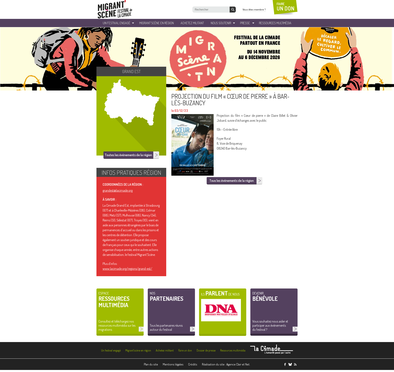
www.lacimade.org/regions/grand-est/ (127, 269)
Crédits (192, 364)
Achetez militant (192, 23)
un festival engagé (116, 23)
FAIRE (285, 7)
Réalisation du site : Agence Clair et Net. (226, 364)
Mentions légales (173, 364)
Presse (245, 23)
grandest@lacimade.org (118, 190)
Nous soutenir (221, 23)
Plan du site (151, 364)
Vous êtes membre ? (254, 9)
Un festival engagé (111, 350)
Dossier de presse (206, 350)
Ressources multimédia (232, 350)
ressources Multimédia (275, 23)
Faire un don (185, 350)
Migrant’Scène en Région (156, 23)
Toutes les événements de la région (128, 155)
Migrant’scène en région (138, 350)
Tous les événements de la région (231, 181)
